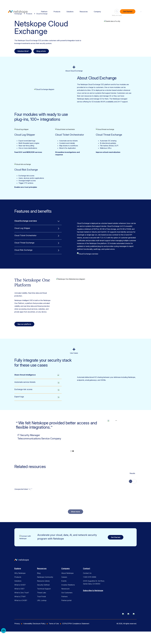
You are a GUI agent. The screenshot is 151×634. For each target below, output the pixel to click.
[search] (117, 11)
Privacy (17, 624)
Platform (44, 12)
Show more (75, 512)
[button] (139, 11)
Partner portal (66, 600)
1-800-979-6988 (89, 577)
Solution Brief (23, 51)
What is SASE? (20, 585)
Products (57, 12)
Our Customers (66, 593)
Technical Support (44, 589)
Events (63, 581)
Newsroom (65, 589)
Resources (84, 12)
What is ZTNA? (20, 596)
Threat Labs (41, 593)
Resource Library (43, 581)
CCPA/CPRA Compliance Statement (75, 624)
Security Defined (43, 585)
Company (97, 12)
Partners (64, 596)
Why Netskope (19, 573)
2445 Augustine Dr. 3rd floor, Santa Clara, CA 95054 (94, 582)
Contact (86, 568)
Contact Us (87, 573)
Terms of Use (54, 624)
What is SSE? (19, 589)
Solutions (69, 12)
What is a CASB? (20, 600)
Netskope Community (45, 577)
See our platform (24, 324)
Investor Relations (68, 585)
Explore (17, 568)
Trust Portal (41, 596)
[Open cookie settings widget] (3, 630)
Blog (38, 573)
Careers (64, 577)
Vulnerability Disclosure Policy (34, 624)
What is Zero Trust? (21, 593)
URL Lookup (41, 600)
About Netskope (67, 573)
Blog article (41, 51)
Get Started (127, 11)
